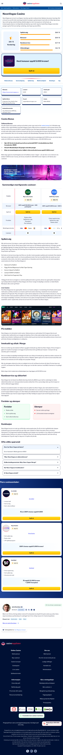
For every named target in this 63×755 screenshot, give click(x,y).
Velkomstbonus (8, 80)
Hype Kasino (31, 533)
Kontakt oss (47, 665)
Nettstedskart (47, 669)
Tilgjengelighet (47, 695)
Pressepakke (47, 702)
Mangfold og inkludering (47, 691)
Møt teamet (47, 654)
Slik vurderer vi (47, 687)
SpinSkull (31, 568)
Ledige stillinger (47, 661)
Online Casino (16, 650)
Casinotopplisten (7, 8)
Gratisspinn (15, 665)
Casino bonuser (16, 661)
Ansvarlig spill (16, 683)
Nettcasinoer (16, 8)
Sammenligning (20, 80)
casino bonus (45, 125)
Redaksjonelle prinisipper (47, 683)
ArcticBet (31, 498)
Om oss (47, 650)
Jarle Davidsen (16, 607)
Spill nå (31, 71)
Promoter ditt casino (16, 691)
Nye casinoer (16, 658)
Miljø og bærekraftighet (47, 699)
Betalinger (52, 80)
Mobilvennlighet (41, 80)
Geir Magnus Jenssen (20, 629)
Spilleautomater (16, 673)
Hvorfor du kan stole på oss (47, 658)
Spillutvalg (31, 80)
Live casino (15, 669)
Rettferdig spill (15, 687)
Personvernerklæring (15, 695)
